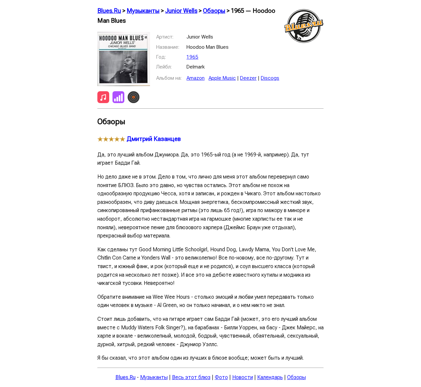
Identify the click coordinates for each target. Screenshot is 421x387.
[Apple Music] (103, 98)
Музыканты (143, 10)
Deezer (248, 78)
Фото (221, 377)
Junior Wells (181, 10)
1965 (192, 57)
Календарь (270, 377)
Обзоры (214, 10)
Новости (242, 377)
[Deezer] (118, 98)
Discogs (270, 78)
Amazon (195, 78)
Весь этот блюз (191, 377)
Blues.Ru (109, 10)
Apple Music (222, 78)
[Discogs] (133, 98)
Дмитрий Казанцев (154, 139)
